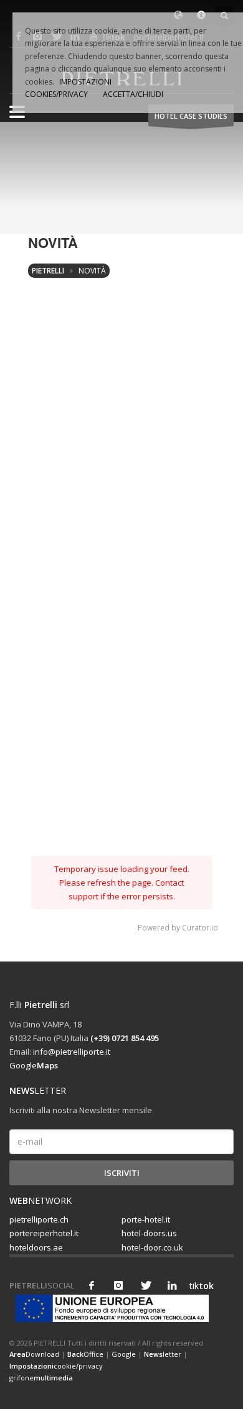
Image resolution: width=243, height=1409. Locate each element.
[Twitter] (145, 1285)
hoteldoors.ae (36, 1247)
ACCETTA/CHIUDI (133, 94)
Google (33, 1065)
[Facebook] (91, 1285)
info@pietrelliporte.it (71, 1051)
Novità (92, 270)
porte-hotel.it (146, 1219)
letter (162, 1354)
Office (85, 1354)
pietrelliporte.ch (39, 1219)
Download (34, 1354)
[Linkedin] (172, 1285)
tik (198, 1286)
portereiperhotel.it (44, 1233)
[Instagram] (118, 1285)
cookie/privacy (56, 1365)
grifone (41, 1377)
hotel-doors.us (149, 1233)
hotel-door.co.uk (152, 1247)
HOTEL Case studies (191, 116)
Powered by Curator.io (178, 927)
